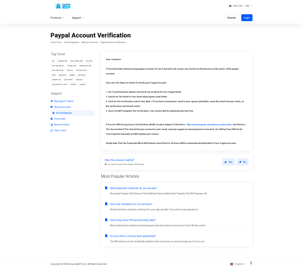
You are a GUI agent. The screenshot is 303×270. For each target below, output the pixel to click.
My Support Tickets (64, 101)
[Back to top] (251, 263)
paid (54, 75)
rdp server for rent (59, 84)
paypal (72, 75)
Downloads (59, 118)
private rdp (56, 80)
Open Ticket (60, 130)
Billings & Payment (89, 42)
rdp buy (79, 80)
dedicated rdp (85, 66)
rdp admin (68, 80)
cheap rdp (71, 66)
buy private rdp (76, 61)
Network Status (62, 124)
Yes (230, 162)
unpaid (82, 84)
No (244, 162)
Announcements (62, 107)
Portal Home (56, 42)
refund (73, 84)
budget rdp (62, 61)
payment (62, 75)
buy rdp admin (58, 66)
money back (81, 70)
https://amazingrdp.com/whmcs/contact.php (209, 124)
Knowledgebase (71, 42)
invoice (70, 70)
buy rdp (89, 61)
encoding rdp (57, 70)
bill (53, 61)
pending (81, 75)
